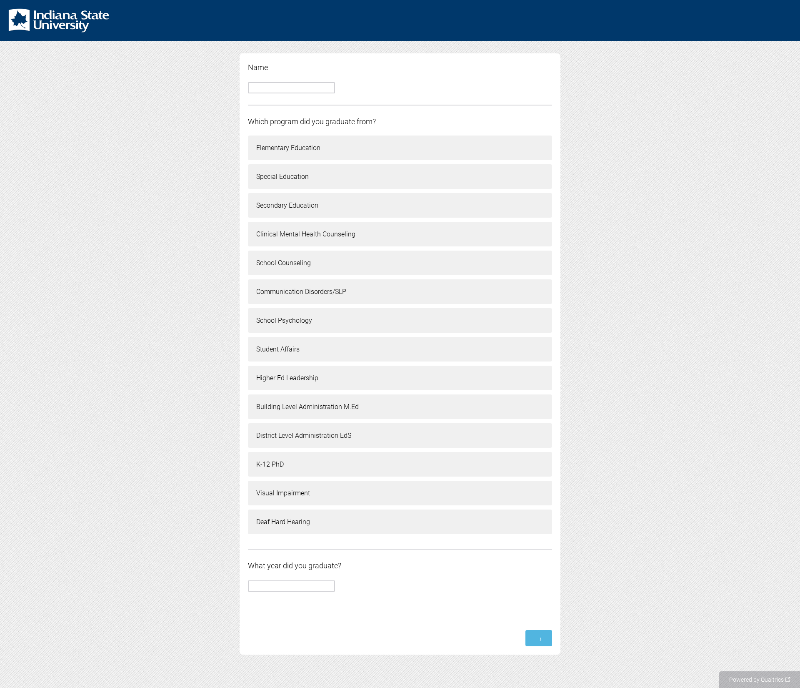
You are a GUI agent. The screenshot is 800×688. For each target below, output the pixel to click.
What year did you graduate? (294, 565)
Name (258, 67)
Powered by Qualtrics (756, 679)
